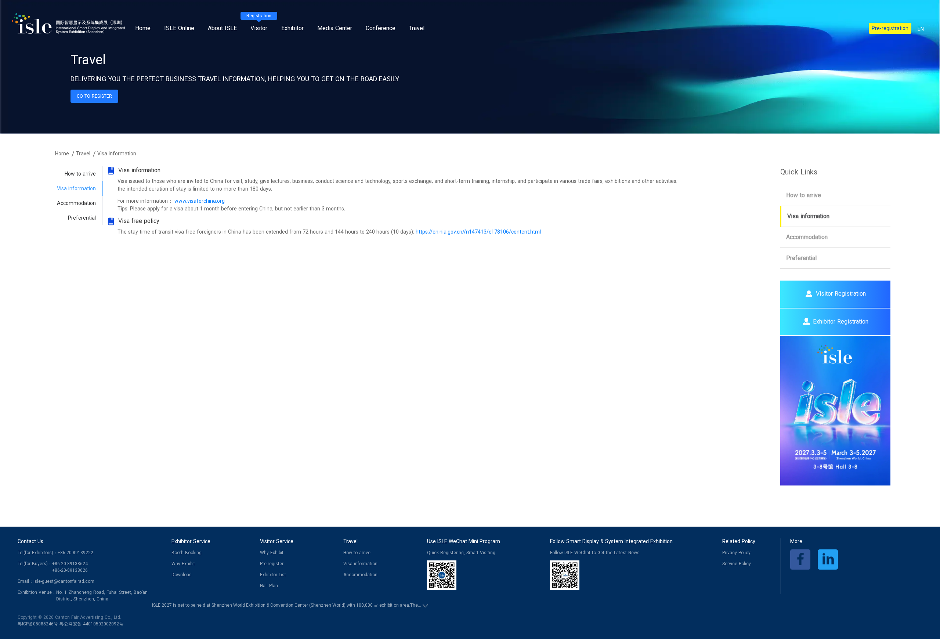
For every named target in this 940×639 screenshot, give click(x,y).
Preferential (801, 257)
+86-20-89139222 (75, 552)
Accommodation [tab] (76, 203)
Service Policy (736, 563)
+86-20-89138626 (70, 570)
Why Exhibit (183, 563)
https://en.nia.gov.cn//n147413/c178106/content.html (478, 232)
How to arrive (803, 195)
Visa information (808, 216)
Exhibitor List (273, 574)
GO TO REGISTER (94, 96)
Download (181, 574)
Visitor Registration (841, 293)
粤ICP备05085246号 (38, 624)
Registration (258, 15)
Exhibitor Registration (840, 321)
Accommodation (807, 237)
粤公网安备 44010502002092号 (91, 624)
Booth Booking (186, 552)
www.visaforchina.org (199, 201)
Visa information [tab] (76, 188)
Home (143, 28)
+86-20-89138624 (70, 563)
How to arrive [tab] (80, 174)
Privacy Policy (736, 552)
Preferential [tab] (82, 218)
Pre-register (271, 563)
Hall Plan (269, 585)
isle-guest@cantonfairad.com (63, 581)
